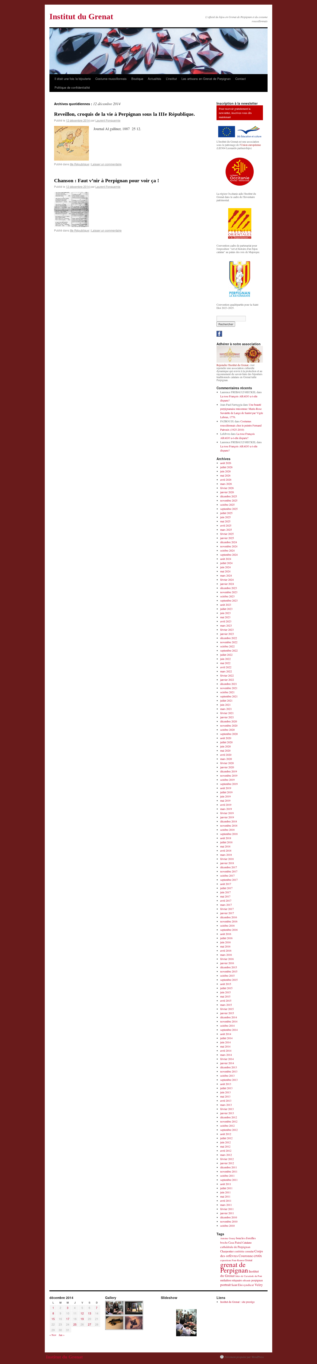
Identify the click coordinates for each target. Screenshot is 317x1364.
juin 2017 (225, 892)
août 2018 (225, 838)
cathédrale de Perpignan (235, 1247)
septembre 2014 (229, 1030)
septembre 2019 (229, 784)
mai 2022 (225, 663)
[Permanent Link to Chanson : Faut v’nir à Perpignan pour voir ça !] (71, 225)
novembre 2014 (228, 1021)
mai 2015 (225, 996)
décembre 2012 (228, 1117)
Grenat (248, 1260)
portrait (225, 1284)
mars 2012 (226, 1155)
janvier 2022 (227, 679)
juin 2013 (225, 1092)
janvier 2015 (227, 1013)
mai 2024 (225, 571)
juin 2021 (225, 704)
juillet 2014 (226, 1038)
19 (82, 1319)
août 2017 (225, 884)
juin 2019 (225, 796)
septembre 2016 (229, 929)
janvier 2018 (227, 863)
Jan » (62, 1335)
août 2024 (225, 559)
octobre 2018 (227, 829)
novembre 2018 (228, 825)
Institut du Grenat (81, 16)
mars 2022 (226, 671)
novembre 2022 (228, 642)
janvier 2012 (227, 1163)
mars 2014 (226, 1055)
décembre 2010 (228, 1217)
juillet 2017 (226, 888)
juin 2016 (225, 942)
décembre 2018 (228, 821)
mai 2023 (225, 617)
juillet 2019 (226, 792)
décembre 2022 (228, 638)
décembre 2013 (228, 1067)
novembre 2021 (228, 688)
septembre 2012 (229, 1130)
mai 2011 (225, 1196)
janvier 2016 (227, 963)
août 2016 (225, 934)
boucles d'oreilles (246, 1238)
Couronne (246, 1255)
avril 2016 (225, 950)
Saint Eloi (237, 1285)
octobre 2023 (227, 596)
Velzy (259, 1284)
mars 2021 (226, 709)
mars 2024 (226, 575)
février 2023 (227, 629)
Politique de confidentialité (72, 87)
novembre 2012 (228, 1121)
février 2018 (227, 859)
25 (75, 1324)
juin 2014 (225, 1042)
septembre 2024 (229, 554)
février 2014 (227, 1059)
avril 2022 (225, 667)
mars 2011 (226, 1205)
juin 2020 (225, 746)
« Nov (52, 1335)
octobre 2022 (227, 646)
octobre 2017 (227, 875)
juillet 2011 (226, 1188)
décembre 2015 (228, 967)
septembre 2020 (229, 734)
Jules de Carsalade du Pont (248, 1276)
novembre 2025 (228, 500)
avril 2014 (225, 1050)
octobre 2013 (227, 1075)
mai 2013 (225, 1096)
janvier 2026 (227, 492)
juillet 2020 (226, 742)
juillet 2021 (226, 700)
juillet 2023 (226, 609)
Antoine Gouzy (227, 1238)
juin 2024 (225, 567)
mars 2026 (226, 484)
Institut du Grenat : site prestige (237, 1302)
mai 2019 (225, 800)
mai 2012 (225, 1146)
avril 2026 (225, 479)
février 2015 (227, 1009)
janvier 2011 (227, 1213)
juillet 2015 (226, 988)
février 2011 (227, 1209)
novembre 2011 (228, 1171)
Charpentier (227, 1251)
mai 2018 (225, 846)
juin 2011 (225, 1192)
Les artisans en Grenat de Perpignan (206, 78)
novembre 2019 (228, 775)
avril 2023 (225, 621)
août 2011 (225, 1184)
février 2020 (227, 763)
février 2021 (227, 713)
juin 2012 (225, 1142)
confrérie (239, 1251)
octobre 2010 (227, 1225)
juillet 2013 (226, 1088)
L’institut (171, 78)
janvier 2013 (227, 1113)
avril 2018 (225, 850)
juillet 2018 (226, 842)
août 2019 (225, 788)
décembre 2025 (228, 496)
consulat (249, 1251)
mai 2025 (225, 521)
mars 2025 (226, 529)
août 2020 (225, 738)
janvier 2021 (227, 717)
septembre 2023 (229, 600)
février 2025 (227, 534)
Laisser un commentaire (106, 164)
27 (89, 1324)
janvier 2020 (227, 767)
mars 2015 (226, 1005)
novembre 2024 (228, 546)
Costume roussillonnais (111, 78)
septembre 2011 (229, 1180)
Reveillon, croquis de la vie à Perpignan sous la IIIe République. (124, 114)
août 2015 (225, 984)
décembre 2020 (228, 721)
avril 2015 (225, 1000)
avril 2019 (225, 804)
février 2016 (227, 959)
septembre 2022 (229, 650)
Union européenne (251, 145)
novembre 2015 (228, 971)
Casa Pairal (235, 1243)
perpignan (257, 1280)
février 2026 (227, 488)
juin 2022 (225, 659)
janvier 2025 (227, 538)
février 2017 (227, 909)
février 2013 (227, 1109)
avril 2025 (225, 525)
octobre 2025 (227, 504)
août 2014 (225, 1034)
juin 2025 (225, 517)
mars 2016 (226, 954)
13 (89, 1313)
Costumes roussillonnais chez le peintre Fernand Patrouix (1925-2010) (241, 425)
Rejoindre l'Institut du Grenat (232, 365)
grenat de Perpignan (234, 1267)
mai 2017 (225, 896)
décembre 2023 (228, 588)
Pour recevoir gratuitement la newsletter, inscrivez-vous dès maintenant (235, 113)
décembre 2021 (228, 684)
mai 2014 (225, 1046)
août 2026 (225, 463)
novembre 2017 (228, 871)
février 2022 (227, 675)
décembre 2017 (228, 867)
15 (53, 1319)
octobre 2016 (227, 925)
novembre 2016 (228, 921)
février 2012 (227, 1159)
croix (258, 1255)
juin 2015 (225, 992)
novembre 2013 (228, 1071)
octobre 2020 (227, 729)
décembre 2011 (228, 1167)
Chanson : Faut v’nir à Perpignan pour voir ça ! (106, 180)
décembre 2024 (228, 542)
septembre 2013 (229, 1080)
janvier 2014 (227, 1063)
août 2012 (225, 1134)
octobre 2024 (227, 550)
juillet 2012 (226, 1138)
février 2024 (227, 579)
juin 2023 (225, 613)
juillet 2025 (226, 513)
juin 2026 (225, 471)
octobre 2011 (227, 1175)
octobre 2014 (227, 1025)
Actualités (154, 78)
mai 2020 (225, 750)
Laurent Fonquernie (107, 120)
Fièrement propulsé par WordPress (244, 1357)
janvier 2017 (227, 913)
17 (67, 1319)
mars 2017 (226, 904)
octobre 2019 (227, 779)
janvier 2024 (227, 584)
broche (224, 1242)
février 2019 (227, 813)
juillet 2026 (226, 467)
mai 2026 (225, 475)
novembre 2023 (228, 592)
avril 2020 (225, 754)
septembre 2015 (229, 979)
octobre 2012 (227, 1125)
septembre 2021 (229, 696)
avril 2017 (225, 900)
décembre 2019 (228, 771)
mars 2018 (226, 854)
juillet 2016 (226, 938)
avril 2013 (225, 1100)
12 (82, 1313)
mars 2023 (226, 625)
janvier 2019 (227, 817)
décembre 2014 (228, 1017)
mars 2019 (226, 809)
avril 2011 (225, 1200)
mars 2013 (226, 1105)
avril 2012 (225, 1150)
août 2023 (225, 604)
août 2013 (225, 1084)
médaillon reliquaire (231, 1280)
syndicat (248, 1285)
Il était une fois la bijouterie (73, 78)
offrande (247, 1280)
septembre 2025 (229, 509)
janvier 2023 (227, 634)
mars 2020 (226, 759)
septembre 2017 (229, 879)
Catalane (247, 1242)
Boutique (137, 78)
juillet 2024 (226, 563)
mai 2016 (225, 946)
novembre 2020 (228, 725)
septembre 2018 (229, 834)
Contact (240, 78)
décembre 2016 (228, 917)
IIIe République (79, 164)
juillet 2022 (226, 654)
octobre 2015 (227, 975)
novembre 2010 (228, 1221)
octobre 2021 (227, 692)
